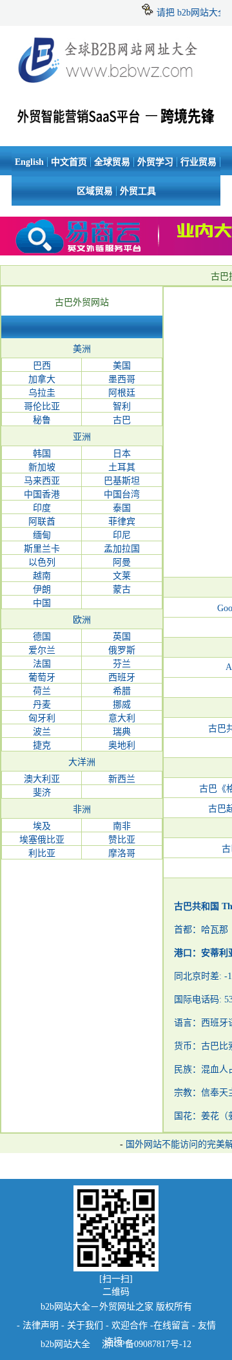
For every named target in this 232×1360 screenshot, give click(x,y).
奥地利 (121, 745)
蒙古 (122, 589)
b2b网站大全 (65, 1344)
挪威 (122, 704)
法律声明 (41, 1325)
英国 (122, 637)
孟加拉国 (122, 549)
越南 (42, 576)
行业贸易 (198, 162)
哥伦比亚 (42, 406)
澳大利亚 (42, 779)
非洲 (82, 809)
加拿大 (41, 379)
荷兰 (42, 691)
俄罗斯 (121, 650)
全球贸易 (112, 162)
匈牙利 (41, 718)
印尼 (122, 535)
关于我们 (85, 1325)
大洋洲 (81, 762)
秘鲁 (42, 420)
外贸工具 (138, 191)
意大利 (121, 718)
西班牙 (121, 677)
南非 (122, 826)
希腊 (122, 691)
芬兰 (122, 664)
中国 (42, 603)
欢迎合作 (129, 1325)
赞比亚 (121, 840)
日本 (122, 454)
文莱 (122, 576)
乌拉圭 (41, 393)
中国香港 (42, 494)
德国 (42, 637)
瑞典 (122, 732)
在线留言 (171, 1325)
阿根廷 (121, 393)
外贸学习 (155, 162)
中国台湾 (122, 494)
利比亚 (41, 853)
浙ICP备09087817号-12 (145, 1344)
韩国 (42, 454)
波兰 (42, 732)
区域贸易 (95, 191)
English (29, 162)
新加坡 (41, 467)
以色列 (41, 562)
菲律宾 (121, 521)
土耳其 (121, 467)
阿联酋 (41, 521)
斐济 (42, 792)
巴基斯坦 (122, 481)
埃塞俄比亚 (41, 840)
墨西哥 (121, 379)
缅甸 (42, 535)
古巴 (122, 420)
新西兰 (121, 779)
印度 (42, 508)
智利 (122, 406)
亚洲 (82, 437)
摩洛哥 (121, 853)
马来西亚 (42, 481)
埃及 (42, 826)
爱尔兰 (41, 650)
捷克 (42, 745)
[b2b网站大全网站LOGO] (116, 83)
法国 (42, 664)
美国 (122, 366)
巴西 (42, 366)
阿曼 (122, 562)
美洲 (82, 349)
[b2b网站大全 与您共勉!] (116, 113)
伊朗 (42, 589)
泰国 (122, 508)
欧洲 (82, 620)
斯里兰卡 (42, 549)
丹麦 (42, 704)
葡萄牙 (41, 677)
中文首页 (69, 162)
